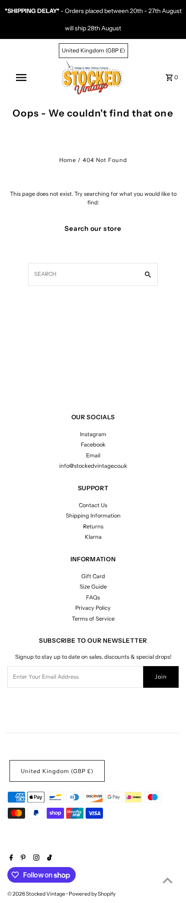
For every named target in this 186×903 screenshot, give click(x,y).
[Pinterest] (22, 858)
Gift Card (93, 576)
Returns (93, 526)
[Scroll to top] (167, 880)
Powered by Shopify (92, 893)
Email (93, 455)
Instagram (93, 434)
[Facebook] (10, 858)
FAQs (93, 597)
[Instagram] (35, 858)
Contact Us (93, 505)
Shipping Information (93, 515)
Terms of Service (93, 618)
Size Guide (93, 586)
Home (67, 160)
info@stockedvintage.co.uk (93, 466)
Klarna (93, 537)
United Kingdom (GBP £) (93, 50)
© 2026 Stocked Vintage (36, 893)
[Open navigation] (22, 77)
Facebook (93, 444)
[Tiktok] (48, 858)
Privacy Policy (93, 608)
